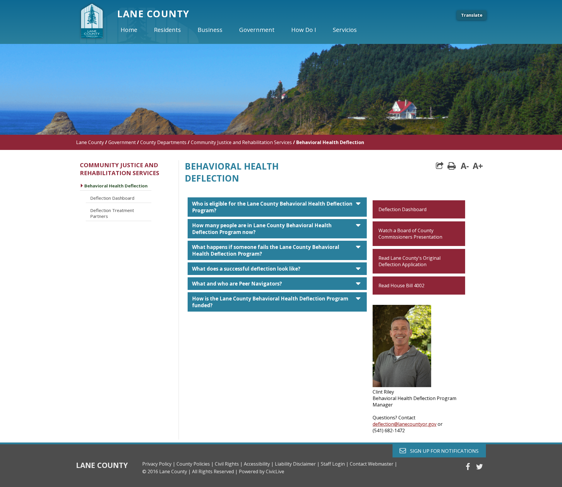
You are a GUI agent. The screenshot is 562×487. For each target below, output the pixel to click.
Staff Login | (335, 464)
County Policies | (195, 464)
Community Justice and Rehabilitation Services (241, 142)
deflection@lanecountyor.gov (404, 424)
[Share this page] (439, 165)
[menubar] (243, 30)
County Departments (163, 142)
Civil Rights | (229, 464)
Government (122, 142)
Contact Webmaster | (373, 464)
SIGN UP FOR (442, 450)
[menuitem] (133, 30)
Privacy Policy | (158, 464)
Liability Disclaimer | (297, 464)
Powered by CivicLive (261, 471)
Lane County (90, 142)
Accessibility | (259, 464)
